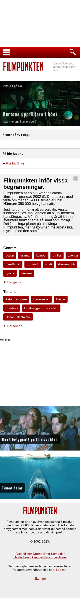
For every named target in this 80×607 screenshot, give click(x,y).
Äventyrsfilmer (42, 557)
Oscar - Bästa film (18, 317)
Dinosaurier (41, 299)
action (10, 255)
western (26, 273)
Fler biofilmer (15, 163)
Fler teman (14, 326)
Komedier (58, 553)
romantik (33, 264)
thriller (57, 255)
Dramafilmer (41, 553)
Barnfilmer (59, 557)
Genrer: (9, 248)
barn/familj (13, 264)
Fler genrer (15, 282)
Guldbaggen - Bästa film (41, 308)
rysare (10, 273)
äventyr (73, 255)
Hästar (60, 299)
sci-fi (48, 264)
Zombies (12, 308)
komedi (41, 255)
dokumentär (66, 264)
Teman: (9, 292)
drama (25, 255)
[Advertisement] (40, 372)
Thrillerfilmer (22, 557)
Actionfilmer (24, 553)
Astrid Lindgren (16, 299)
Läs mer (62, 569)
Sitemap (40, 578)
